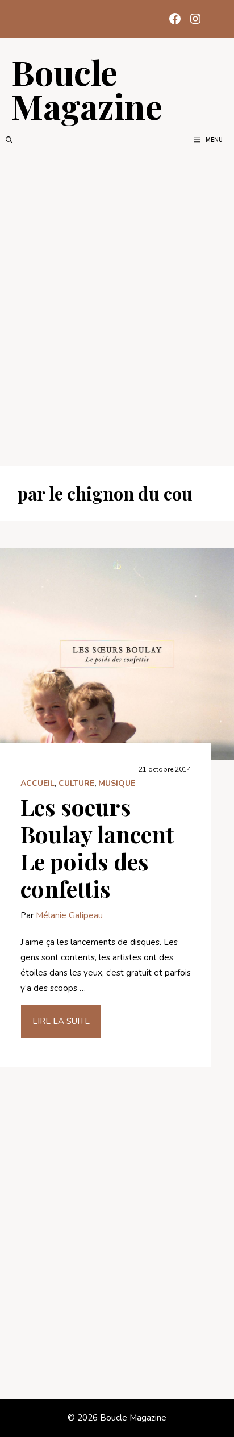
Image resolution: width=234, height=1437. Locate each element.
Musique (116, 783)
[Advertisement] (117, 306)
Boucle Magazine (86, 89)
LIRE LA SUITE (61, 1021)
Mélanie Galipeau (69, 915)
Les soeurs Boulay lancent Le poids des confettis (97, 847)
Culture (76, 783)
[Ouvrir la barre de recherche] (9, 140)
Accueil (37, 783)
